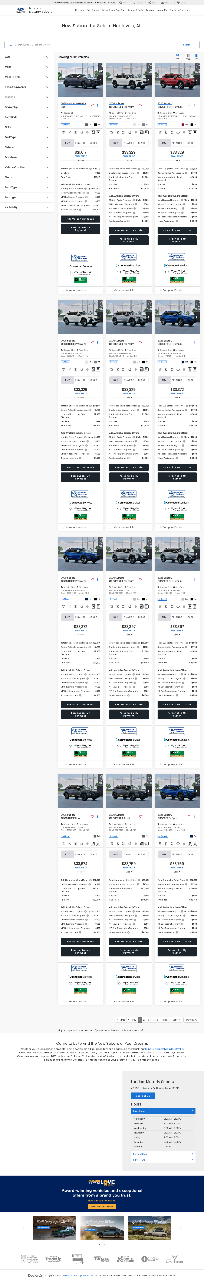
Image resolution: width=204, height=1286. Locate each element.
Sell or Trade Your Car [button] (113, 10)
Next (165, 1020)
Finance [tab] (80, 143)
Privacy (86, 1275)
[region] (80, 189)
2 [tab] (104, 1244)
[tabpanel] (54, 1228)
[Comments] (93, 132)
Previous (23, 1228)
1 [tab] (99, 1244)
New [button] (82, 10)
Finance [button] (150, 10)
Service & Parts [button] (135, 10)
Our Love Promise (179, 10)
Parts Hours (139, 1159)
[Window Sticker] (98, 132)
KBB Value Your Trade (80, 218)
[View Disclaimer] (87, 132)
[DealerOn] (35, 1275)
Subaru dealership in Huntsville (164, 1049)
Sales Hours (139, 1111)
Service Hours (140, 1154)
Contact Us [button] (143, 1095)
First (121, 1020)
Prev (132, 1020)
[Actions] (97, 105)
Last (176, 1020)
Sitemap (78, 1275)
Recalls (94, 1275)
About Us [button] (162, 10)
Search (186, 44)
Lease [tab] (93, 143)
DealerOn (68, 1275)
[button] (100, 80)
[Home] (75, 10)
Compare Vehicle (76, 290)
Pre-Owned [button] (93, 10)
